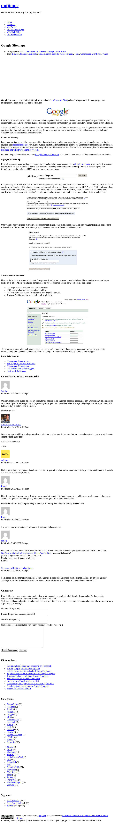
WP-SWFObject (14, 32)
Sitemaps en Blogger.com (18, 366)
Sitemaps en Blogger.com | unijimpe (17, 568)
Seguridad (11, 762)
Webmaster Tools (60, 100)
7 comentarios (32, 51)
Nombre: (5, 608)
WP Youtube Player (15, 29)
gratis (48, 54)
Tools (63, 51)
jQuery (10, 747)
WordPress (96, 54)
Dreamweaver (13, 719)
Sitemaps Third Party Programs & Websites (20, 150)
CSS (9, 717)
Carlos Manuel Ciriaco (11, 424)
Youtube (10, 785)
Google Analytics (14, 734)
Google (51, 51)
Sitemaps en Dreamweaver (18, 361)
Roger (4, 486)
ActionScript (12, 704)
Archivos (11, 24)
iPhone (10, 739)
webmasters (85, 54)
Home (9, 22)
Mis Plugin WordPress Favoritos (21, 363)
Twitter (10, 777)
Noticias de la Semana (16, 371)
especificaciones (20, 145)
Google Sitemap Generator (47, 154)
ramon (4, 541)
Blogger (15, 54)
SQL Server (12, 772)
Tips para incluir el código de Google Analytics (27, 676)
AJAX (10, 709)
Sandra (4, 391)
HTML (10, 737)
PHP (9, 759)
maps (62, 54)
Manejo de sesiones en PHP (19, 688)
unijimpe (10, 5)
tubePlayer (11, 27)
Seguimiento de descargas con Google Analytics (28, 686)
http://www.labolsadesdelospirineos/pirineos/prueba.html (26, 553)
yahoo (105, 54)
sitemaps (69, 54)
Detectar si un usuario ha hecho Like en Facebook (29, 671)
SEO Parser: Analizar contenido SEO (23, 678)
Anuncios (11, 712)
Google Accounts (82, 164)
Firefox (10, 724)
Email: (4, 614)
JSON (9, 749)
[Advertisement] (57, 77)
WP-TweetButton (14, 34)
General (43, 51)
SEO (57, 51)
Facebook (11, 722)
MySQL (10, 754)
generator (33, 54)
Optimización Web (15, 757)
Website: (5, 619)
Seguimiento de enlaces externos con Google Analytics (31, 673)
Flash (9, 727)
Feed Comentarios (15, 803)
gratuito (55, 54)
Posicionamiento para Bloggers (20, 368)
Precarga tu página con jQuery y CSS (23, 668)
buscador (24, 54)
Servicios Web (13, 767)
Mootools (11, 752)
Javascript (11, 742)
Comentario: (6, 625)
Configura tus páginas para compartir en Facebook (29, 666)
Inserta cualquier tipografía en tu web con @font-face (30, 683)
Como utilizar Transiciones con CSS (23, 681)
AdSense (11, 707)
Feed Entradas (13, 800)
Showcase (11, 769)
